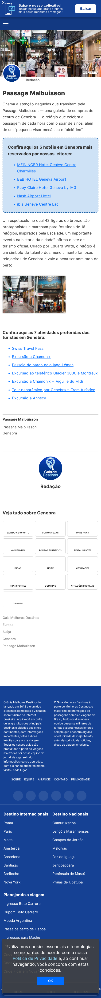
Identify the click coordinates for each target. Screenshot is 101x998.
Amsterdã (11, 848)
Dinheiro (18, 603)
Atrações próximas (82, 585)
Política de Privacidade (35, 958)
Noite (50, 568)
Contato (61, 779)
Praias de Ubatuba (67, 882)
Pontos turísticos (50, 550)
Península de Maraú (68, 873)
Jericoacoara (63, 865)
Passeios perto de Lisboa (25, 929)
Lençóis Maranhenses (70, 831)
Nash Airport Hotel (34, 196)
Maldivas (59, 848)
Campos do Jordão (68, 840)
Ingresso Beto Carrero (22, 903)
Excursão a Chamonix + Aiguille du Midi (47, 381)
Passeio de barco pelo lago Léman (43, 364)
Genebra (91, 73)
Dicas (18, 568)
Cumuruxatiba (64, 823)
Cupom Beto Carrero (21, 912)
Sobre (16, 779)
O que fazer (18, 550)
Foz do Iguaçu (63, 857)
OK (50, 981)
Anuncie (44, 779)
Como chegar (50, 532)
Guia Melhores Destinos (50, 23)
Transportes (18, 585)
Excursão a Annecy (29, 398)
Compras (50, 585)
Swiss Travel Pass (27, 348)
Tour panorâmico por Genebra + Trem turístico (53, 389)
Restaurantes (82, 550)
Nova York (12, 882)
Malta (8, 840)
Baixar (86, 9)
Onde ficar (82, 532)
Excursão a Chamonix (31, 356)
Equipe (29, 779)
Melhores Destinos (75, 693)
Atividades (82, 568)
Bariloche (11, 873)
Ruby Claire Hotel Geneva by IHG (46, 187)
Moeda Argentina (18, 920)
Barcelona (12, 857)
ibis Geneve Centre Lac (37, 204)
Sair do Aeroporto (18, 532)
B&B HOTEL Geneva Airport (41, 179)
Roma (8, 823)
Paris (8, 831)
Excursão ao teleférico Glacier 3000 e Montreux (55, 373)
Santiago (11, 865)
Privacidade (80, 779)
